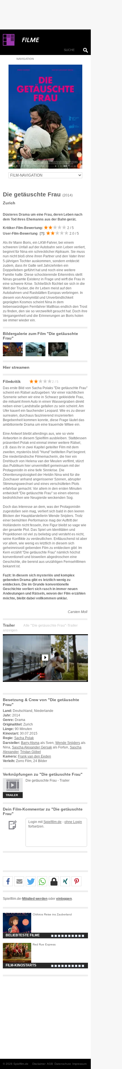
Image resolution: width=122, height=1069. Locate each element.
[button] (7, 881)
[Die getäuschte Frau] (45, 686)
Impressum (79, 1063)
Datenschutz (62, 1063)
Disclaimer (38, 1063)
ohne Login (73, 822)
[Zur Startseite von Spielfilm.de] (8, 44)
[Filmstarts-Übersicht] (51, 40)
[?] (41, 233)
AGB (50, 1063)
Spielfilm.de (52, 822)
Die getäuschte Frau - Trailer (48, 780)
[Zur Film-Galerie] (14, 355)
